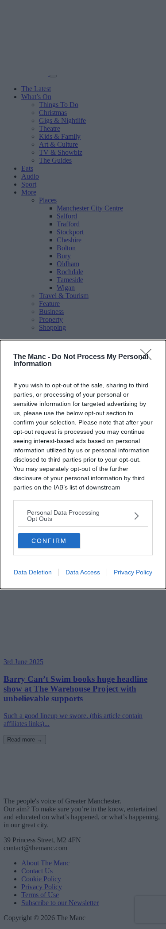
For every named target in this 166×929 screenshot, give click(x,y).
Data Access (83, 572)
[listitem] (83, 515)
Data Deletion (33, 572)
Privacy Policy (133, 572)
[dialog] (83, 464)
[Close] (148, 357)
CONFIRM (49, 540)
